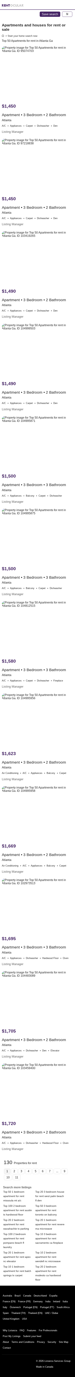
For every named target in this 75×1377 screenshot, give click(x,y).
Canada (27, 1295)
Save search (50, 14)
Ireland (56, 1301)
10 (8, 1177)
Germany (38, 1301)
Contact (7, 1347)
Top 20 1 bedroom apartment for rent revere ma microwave (49, 1224)
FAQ (22, 1330)
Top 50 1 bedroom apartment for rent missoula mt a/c (13, 1196)
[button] (67, 14)
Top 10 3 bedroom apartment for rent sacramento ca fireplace (49, 1238)
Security (52, 1342)
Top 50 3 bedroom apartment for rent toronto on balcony (46, 1210)
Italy (5, 1307)
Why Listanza (10, 1330)
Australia (7, 1295)
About (6, 1342)
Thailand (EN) (35, 1313)
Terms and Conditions (22, 1342)
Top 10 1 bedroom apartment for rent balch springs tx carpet (17, 1271)
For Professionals (48, 1330)
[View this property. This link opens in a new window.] (37, 73)
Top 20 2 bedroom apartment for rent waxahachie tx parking (16, 1224)
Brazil (18, 1295)
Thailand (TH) (18, 1313)
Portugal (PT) (47, 1307)
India (47, 1301)
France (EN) (9, 1301)
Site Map (63, 1342)
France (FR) (24, 1301)
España (53, 1295)
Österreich (15, 1307)
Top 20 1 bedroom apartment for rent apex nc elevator (17, 1257)
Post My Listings (12, 1336)
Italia (65, 1301)
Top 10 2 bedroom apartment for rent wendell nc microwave (48, 1257)
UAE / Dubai (51, 1313)
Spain (6, 1313)
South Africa (63, 1307)
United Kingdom (11, 1318)
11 (16, 1177)
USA (24, 1318)
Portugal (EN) (30, 1307)
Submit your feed (32, 1336)
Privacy (41, 1342)
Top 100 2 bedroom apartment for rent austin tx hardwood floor (17, 1210)
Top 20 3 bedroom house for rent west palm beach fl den (49, 1196)
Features (31, 1330)
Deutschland (40, 1295)
